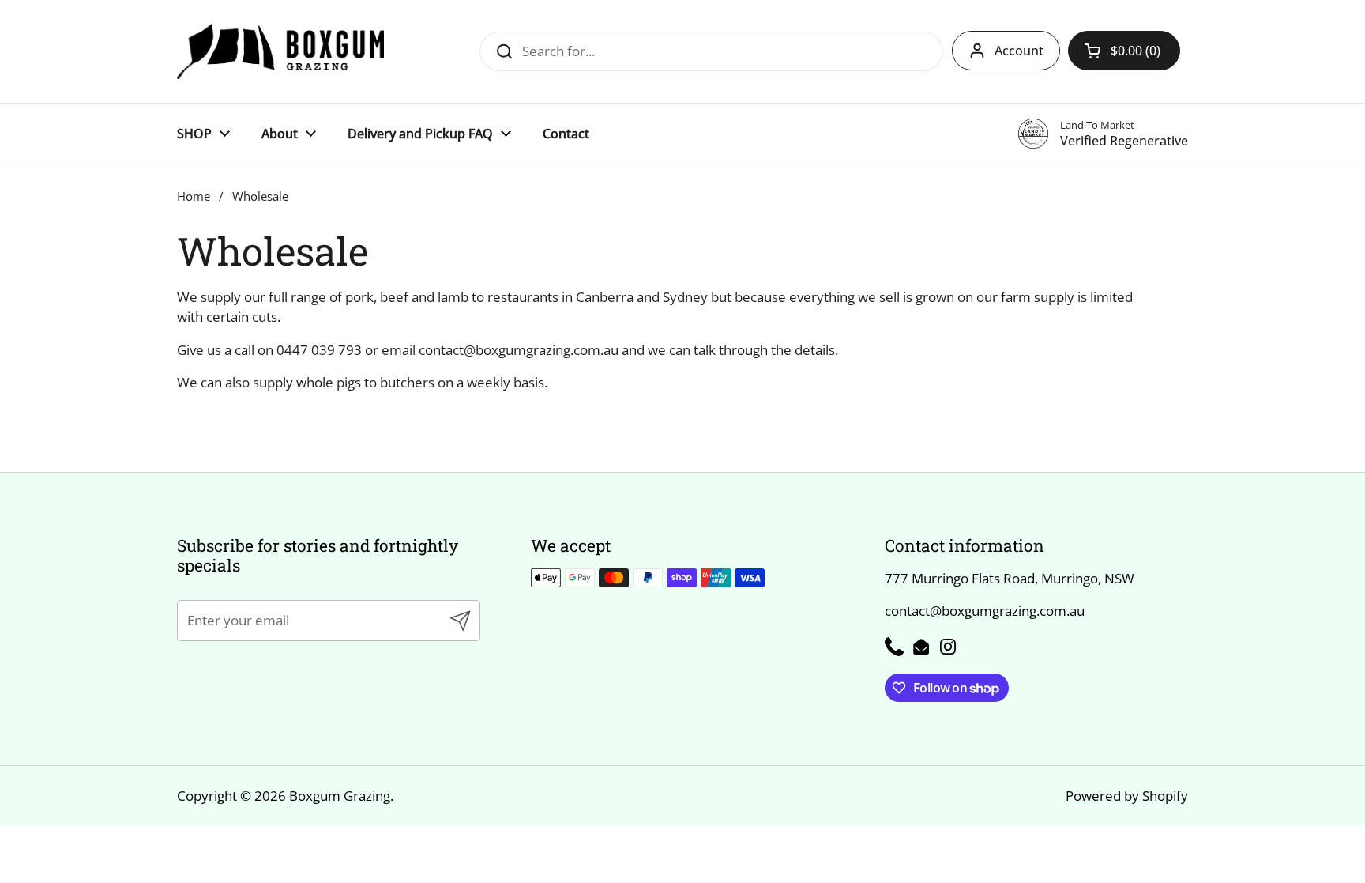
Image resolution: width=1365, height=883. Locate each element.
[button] (1124, 50)
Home (193, 196)
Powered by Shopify (1127, 796)
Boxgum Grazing (339, 796)
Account (1019, 50)
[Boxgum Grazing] (280, 51)
